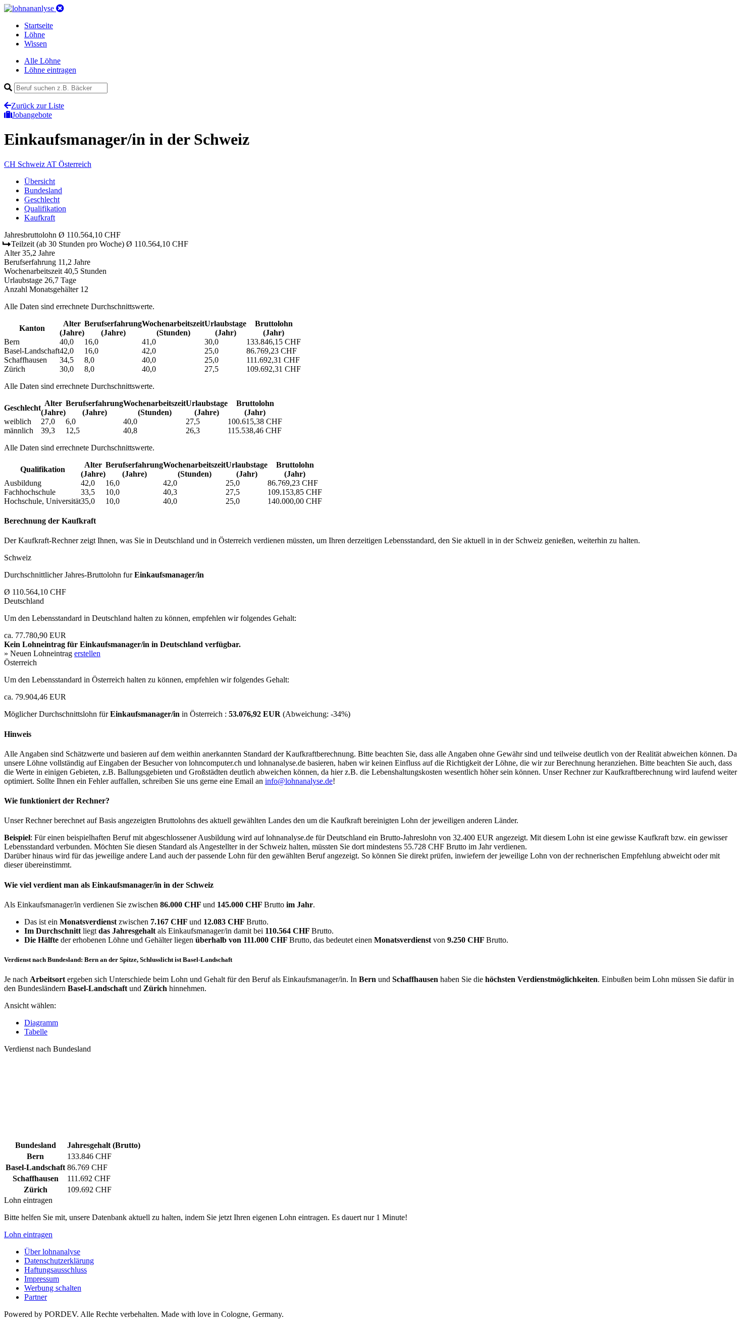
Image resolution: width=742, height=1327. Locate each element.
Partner (35, 1297)
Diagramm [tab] (41, 1022)
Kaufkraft (39, 217)
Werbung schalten (52, 1288)
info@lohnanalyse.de (299, 781)
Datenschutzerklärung (59, 1260)
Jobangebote (32, 114)
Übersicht (39, 181)
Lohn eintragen (28, 1234)
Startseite (38, 25)
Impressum (41, 1279)
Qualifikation (45, 208)
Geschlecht (42, 199)
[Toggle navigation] (60, 8)
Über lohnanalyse (52, 1251)
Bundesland (43, 190)
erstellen (87, 653)
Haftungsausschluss (55, 1269)
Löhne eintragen (50, 70)
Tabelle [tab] (35, 1031)
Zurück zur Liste (37, 105)
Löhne (34, 34)
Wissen (35, 43)
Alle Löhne (42, 60)
